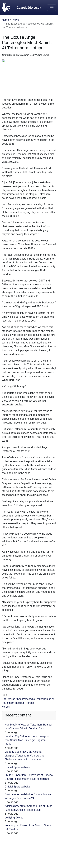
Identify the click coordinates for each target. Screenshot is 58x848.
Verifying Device (14, 817)
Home (5, 19)
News (16, 19)
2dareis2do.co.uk (29, 7)
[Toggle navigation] (51, 7)
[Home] (6, 7)
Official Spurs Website (17, 767)
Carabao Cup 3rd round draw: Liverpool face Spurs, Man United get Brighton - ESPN (27, 740)
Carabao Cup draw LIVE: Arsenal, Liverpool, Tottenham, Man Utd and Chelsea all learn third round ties (24, 755)
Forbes (6, 706)
